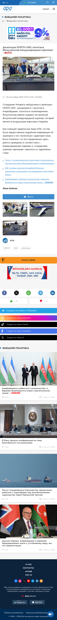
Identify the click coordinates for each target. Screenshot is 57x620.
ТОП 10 (28, 575)
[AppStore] (37, 602)
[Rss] (41, 581)
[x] (24, 581)
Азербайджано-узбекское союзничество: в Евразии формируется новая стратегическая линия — (29, 180)
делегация (26, 248)
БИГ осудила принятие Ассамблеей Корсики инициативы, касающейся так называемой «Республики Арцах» (29, 171)
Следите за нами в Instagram (19, 318)
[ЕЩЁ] (53, 9)
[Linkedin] (37, 581)
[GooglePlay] (19, 602)
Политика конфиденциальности (39, 612)
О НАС (28, 564)
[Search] (47, 2)
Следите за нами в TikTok (17, 324)
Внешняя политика (17, 21)
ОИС (16, 248)
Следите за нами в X (15, 338)
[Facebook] (15, 581)
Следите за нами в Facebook (19, 331)
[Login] (53, 2)
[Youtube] (28, 581)
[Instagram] (20, 581)
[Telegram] (32, 581)
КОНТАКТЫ (28, 568)
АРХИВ (28, 571)
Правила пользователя (13, 612)
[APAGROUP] (28, 596)
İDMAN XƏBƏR (28, 260)
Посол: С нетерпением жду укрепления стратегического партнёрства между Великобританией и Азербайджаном (29, 161)
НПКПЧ (7, 248)
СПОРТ (46, 9)
